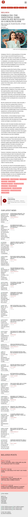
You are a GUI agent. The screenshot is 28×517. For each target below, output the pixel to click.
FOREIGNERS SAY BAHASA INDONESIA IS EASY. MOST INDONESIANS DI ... (16, 293)
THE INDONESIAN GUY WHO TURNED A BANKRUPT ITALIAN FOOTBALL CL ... (17, 269)
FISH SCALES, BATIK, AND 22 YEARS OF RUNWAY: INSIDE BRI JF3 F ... (18, 384)
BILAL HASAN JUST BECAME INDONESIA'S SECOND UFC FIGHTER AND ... (18, 429)
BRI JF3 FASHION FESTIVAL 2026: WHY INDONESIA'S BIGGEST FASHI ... (18, 352)
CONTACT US (4, 499)
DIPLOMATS (12, 228)
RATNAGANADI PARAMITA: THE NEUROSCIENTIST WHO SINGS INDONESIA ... (17, 214)
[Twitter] (25, 49)
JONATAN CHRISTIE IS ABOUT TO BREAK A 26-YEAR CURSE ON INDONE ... (17, 243)
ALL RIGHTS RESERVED (6, 513)
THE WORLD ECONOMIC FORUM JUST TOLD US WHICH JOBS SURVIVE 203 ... (17, 320)
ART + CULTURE (12, 367)
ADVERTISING (4, 497)
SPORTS (11, 245)
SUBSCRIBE (3, 501)
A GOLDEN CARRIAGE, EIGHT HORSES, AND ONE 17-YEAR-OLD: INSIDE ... (18, 415)
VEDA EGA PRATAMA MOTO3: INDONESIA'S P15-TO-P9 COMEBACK (18, 345)
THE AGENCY (4, 503)
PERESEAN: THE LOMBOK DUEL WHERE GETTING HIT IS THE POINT (18, 407)
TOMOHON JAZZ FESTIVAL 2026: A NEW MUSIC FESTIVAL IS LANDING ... (18, 441)
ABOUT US (3, 496)
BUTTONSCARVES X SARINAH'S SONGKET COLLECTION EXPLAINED (18, 374)
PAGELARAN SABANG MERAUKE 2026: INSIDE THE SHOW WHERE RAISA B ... (17, 257)
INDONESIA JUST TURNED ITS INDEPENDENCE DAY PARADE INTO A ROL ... (18, 397)
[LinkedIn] (24, 49)
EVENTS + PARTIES (13, 323)
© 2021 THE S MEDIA (6, 512)
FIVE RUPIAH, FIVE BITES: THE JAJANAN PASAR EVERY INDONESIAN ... (17, 283)
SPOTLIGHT (9, 7)
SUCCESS (22, 7)
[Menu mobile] (26, 3)
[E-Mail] (26, 49)
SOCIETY (4, 7)
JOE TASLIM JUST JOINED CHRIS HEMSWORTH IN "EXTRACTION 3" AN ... (18, 332)
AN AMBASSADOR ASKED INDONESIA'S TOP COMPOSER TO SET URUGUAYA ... (17, 226)
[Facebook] (22, 49)
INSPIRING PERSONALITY (14, 271)
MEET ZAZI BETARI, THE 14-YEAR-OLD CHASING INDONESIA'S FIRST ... (18, 306)
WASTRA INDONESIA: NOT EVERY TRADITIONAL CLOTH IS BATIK (18, 365)
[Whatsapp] (21, 49)
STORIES (16, 7)
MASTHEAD (3, 500)
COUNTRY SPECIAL (13, 417)
